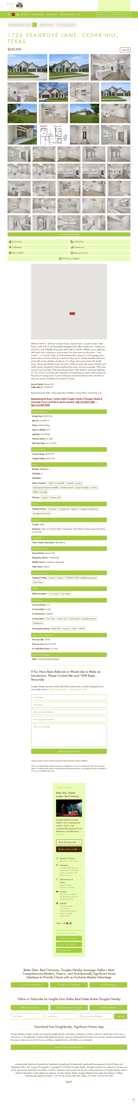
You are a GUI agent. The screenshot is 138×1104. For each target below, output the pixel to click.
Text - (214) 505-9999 (69, 944)
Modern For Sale (68, 14)
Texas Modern (37, 14)
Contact (118, 14)
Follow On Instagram (29, 1007)
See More (60, 834)
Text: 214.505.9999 (40, 405)
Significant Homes (56, 1064)
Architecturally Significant (80, 1064)
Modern (24, 14)
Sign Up (120, 1016)
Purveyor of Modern (64, 787)
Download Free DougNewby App (68, 1047)
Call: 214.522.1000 (85, 401)
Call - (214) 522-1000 (69, 938)
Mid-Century (52, 14)
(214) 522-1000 (106, 1075)
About (101, 14)
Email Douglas (66, 950)
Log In (69, 1081)
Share (124, 50)
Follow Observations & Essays (69, 1007)
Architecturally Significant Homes (29, 1064)
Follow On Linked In (108, 1007)
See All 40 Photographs (68, 234)
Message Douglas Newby (69, 751)
